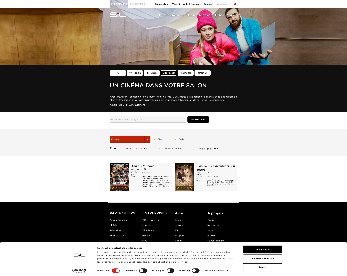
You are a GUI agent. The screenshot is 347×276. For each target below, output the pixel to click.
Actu (210, 230)
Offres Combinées (171, 15)
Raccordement (215, 240)
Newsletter (213, 225)
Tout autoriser (262, 249)
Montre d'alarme (226, 15)
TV (118, 73)
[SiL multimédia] (121, 14)
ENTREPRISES (154, 213)
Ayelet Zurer (147, 177)
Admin (178, 220)
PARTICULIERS (122, 213)
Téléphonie (148, 230)
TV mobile (135, 73)
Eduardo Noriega (156, 180)
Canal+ (202, 73)
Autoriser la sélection (262, 258)
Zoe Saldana (164, 186)
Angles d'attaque (142, 166)
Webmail (175, 4)
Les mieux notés (172, 148)
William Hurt (153, 186)
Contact (208, 4)
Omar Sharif (211, 182)
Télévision (205, 15)
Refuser (262, 267)
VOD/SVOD (169, 73)
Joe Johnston (212, 176)
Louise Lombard (227, 180)
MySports (186, 73)
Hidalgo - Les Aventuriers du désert (184, 177)
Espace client (161, 4)
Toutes (115, 139)
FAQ (144, 240)
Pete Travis (146, 173)
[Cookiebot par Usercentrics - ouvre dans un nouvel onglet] (79, 271)
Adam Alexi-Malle (214, 180)
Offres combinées (152, 220)
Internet (146, 225)
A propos (196, 4)
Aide (185, 4)
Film (160, 139)
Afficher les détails (214, 270)
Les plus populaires (208, 148)
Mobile (191, 15)
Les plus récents (138, 148)
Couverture (213, 220)
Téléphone (180, 235)
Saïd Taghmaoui (152, 184)
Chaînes (152, 73)
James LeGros (155, 182)
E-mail (178, 240)
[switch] (143, 270)
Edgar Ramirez (153, 178)
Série (181, 139)
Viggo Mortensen (220, 184)
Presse (211, 235)
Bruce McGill (157, 177)
